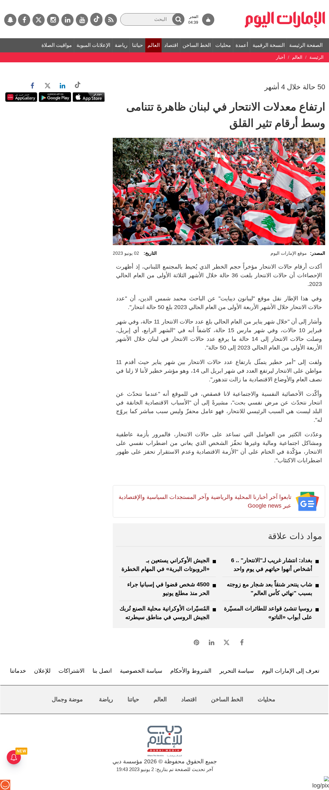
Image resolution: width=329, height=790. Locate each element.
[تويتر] (38, 20)
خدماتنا (18, 671)
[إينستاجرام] (53, 20)
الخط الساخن (196, 45)
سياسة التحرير (236, 671)
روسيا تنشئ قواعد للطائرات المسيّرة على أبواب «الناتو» (268, 612)
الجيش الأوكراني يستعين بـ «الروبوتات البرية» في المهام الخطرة (165, 564)
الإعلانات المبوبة (93, 45)
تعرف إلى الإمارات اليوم (290, 671)
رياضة (121, 45)
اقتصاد (171, 45)
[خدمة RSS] (111, 20)
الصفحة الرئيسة (306, 45)
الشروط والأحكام (190, 671)
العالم (153, 45)
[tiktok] (96, 19)
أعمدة (242, 45)
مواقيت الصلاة (56, 45)
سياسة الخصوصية (141, 671)
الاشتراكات (71, 671)
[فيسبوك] (24, 20)
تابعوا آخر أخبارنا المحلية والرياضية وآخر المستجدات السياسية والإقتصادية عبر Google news (205, 501)
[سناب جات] (10, 20)
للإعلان (42, 671)
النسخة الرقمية (269, 45)
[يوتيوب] (82, 20)
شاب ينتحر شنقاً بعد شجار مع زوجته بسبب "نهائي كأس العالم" (269, 588)
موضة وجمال (67, 699)
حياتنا (137, 45)
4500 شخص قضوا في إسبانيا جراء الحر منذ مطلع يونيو (168, 588)
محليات (223, 45)
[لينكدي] (67, 20)
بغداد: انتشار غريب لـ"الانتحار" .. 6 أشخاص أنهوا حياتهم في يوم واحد (271, 564)
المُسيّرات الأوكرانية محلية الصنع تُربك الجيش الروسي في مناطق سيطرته (164, 612)
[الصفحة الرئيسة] (285, 3)
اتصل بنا (102, 671)
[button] (178, 19)
